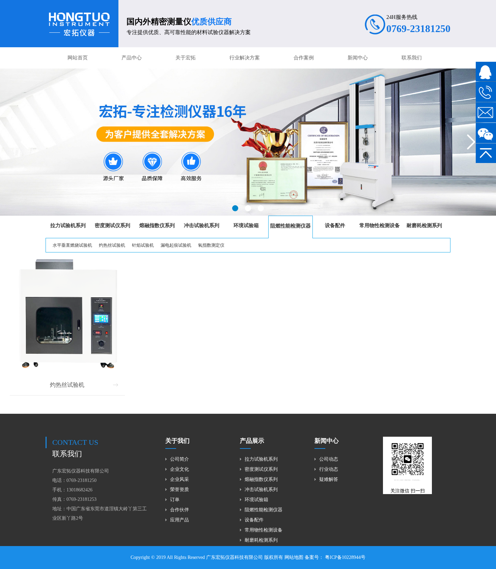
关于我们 (177, 440)
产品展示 (252, 440)
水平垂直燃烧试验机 (72, 245)
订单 (175, 499)
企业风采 (179, 479)
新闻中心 (358, 57)
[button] (235, 208)
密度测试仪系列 (261, 469)
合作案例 (304, 57)
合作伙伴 (179, 509)
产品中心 (131, 57)
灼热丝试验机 (112, 245)
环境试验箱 (256, 499)
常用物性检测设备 (263, 530)
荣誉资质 (179, 489)
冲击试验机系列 (261, 489)
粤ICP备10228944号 (344, 557)
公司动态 (328, 459)
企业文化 (179, 469)
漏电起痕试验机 (176, 245)
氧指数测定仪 (211, 245)
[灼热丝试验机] (67, 314)
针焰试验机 (143, 245)
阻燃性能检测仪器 (263, 509)
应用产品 (179, 519)
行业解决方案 (244, 57)
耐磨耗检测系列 (261, 540)
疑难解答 (328, 479)
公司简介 (179, 459)
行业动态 (328, 469)
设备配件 (254, 519)
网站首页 (77, 57)
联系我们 (412, 57)
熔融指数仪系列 (261, 479)
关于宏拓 (185, 57)
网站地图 (293, 557)
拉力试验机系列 (261, 459)
